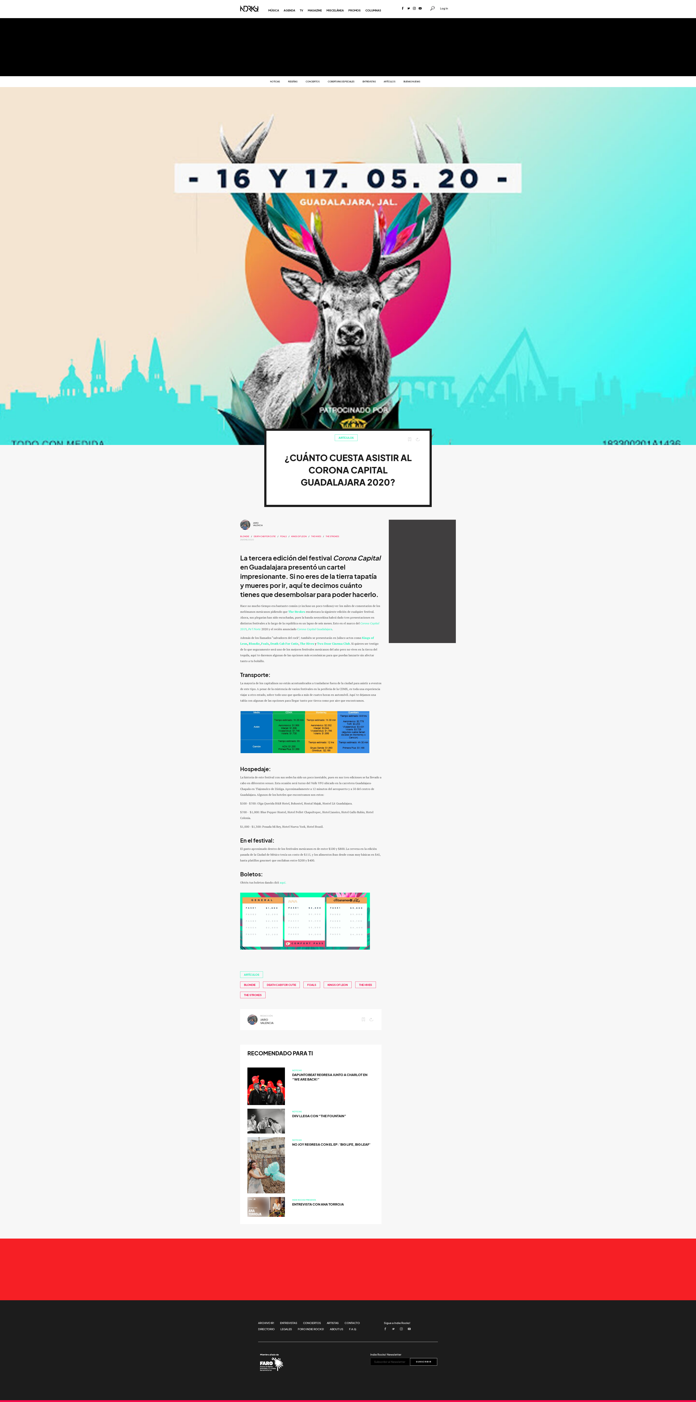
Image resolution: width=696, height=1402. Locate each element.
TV (301, 10)
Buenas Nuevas (411, 81)
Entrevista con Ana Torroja (318, 1204)
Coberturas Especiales (341, 81)
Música (273, 10)
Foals (283, 536)
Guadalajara (314, 629)
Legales (286, 1329)
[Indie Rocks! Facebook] (402, 8)
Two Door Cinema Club (333, 644)
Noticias (275, 81)
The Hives (316, 536)
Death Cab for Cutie (265, 536)
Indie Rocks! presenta (304, 1200)
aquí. (283, 882)
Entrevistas (369, 81)
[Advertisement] (348, 47)
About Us (336, 1329)
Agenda (289, 10)
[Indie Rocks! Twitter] (408, 8)
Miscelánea (335, 10)
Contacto (352, 1323)
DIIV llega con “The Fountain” (319, 1116)
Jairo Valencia (258, 524)
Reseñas (293, 81)
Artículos (389, 81)
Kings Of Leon (299, 536)
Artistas (333, 1323)
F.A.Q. (353, 1329)
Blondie (244, 536)
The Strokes (332, 536)
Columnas (373, 10)
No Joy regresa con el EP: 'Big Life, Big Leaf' (331, 1144)
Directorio (266, 1329)
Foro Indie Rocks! (311, 1329)
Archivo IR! (266, 1323)
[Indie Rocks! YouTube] (420, 8)
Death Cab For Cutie (284, 644)
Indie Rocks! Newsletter (385, 1354)
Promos (354, 10)
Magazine (315, 10)
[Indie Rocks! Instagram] (414, 8)
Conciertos (313, 81)
